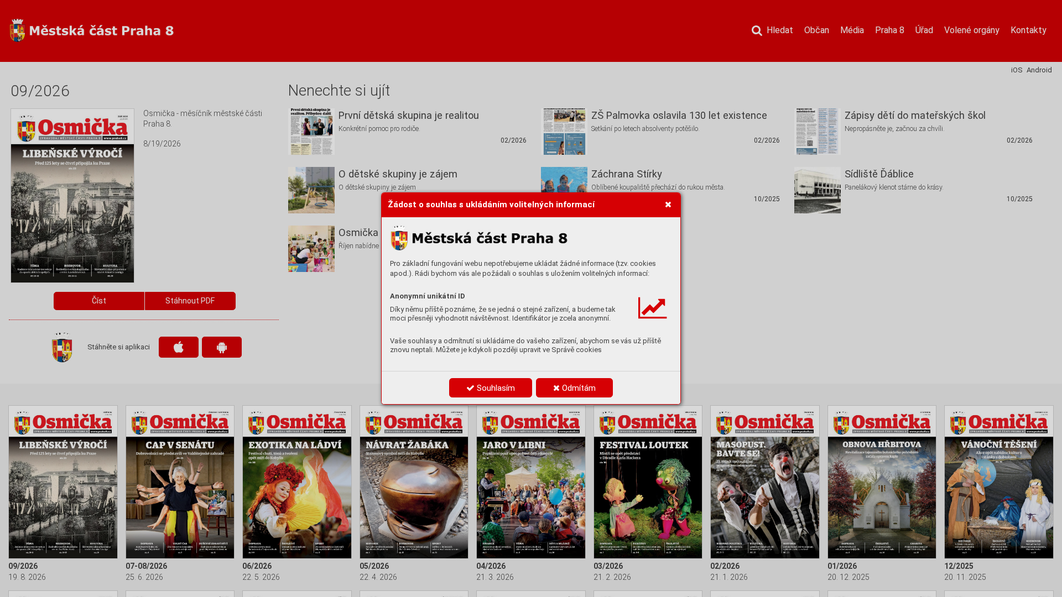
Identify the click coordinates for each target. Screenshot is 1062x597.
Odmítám (578, 388)
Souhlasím (495, 388)
